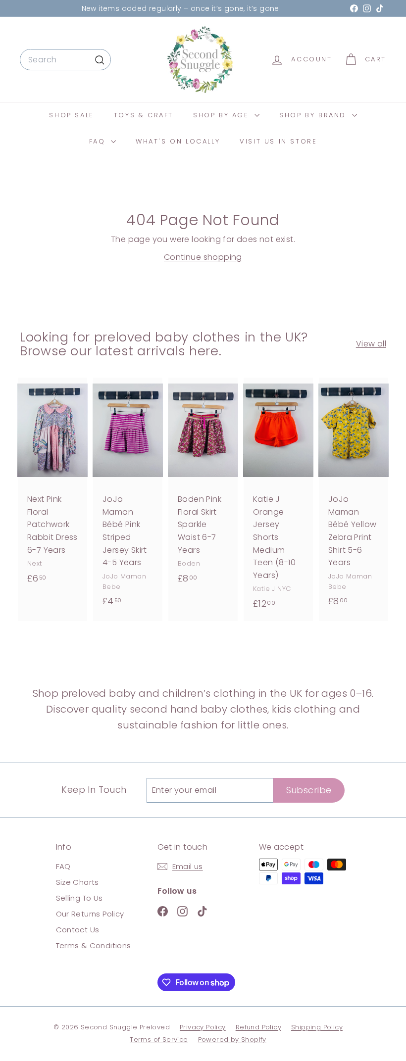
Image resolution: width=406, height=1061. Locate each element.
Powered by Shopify (232, 1039)
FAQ (98, 141)
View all (371, 343)
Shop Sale (71, 115)
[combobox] (65, 60)
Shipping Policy (317, 1027)
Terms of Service (159, 1039)
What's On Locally (178, 141)
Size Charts (77, 882)
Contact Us (78, 929)
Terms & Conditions (93, 945)
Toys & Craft (143, 115)
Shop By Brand (314, 115)
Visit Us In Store (278, 141)
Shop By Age (222, 115)
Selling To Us (79, 898)
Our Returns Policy (90, 914)
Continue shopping (203, 257)
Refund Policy (258, 1027)
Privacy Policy (203, 1027)
